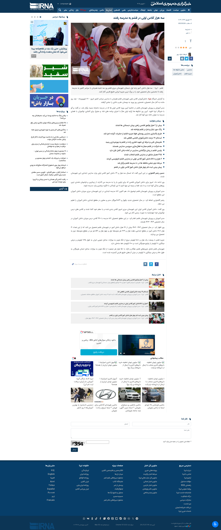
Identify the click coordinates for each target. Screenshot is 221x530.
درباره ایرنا (187, 470)
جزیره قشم (188, 73)
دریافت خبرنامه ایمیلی (183, 507)
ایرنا (170, 3)
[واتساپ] (84, 519)
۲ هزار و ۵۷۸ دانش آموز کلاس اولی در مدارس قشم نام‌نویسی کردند (134, 159)
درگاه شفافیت (186, 496)
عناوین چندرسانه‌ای (150, 492)
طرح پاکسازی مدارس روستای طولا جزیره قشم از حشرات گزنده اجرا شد (133, 134)
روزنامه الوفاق (84, 477)
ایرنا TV (83, 10)
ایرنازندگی (85, 470)
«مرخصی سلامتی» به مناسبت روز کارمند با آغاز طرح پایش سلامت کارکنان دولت (48, 138)
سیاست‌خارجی (133, 10)
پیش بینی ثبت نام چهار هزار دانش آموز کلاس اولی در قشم (138, 167)
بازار (77, 10)
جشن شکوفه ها (178, 70)
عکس (102, 10)
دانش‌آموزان (177, 73)
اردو (53, 496)
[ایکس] (133, 519)
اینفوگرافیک (118, 489)
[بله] (120, 519)
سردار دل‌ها (119, 474)
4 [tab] (32, 17)
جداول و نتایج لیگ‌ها (115, 492)
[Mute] (124, 353)
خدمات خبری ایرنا (185, 511)
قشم (187, 33)
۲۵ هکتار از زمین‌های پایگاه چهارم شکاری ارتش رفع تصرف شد (48, 124)
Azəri (52, 481)
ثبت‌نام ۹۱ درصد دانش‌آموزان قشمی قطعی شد (143, 138)
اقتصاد (168, 10)
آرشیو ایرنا (187, 477)
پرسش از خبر (118, 485)
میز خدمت (187, 503)
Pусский (51, 492)
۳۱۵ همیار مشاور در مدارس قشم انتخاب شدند (143, 155)
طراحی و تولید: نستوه (180, 526)
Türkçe (51, 485)
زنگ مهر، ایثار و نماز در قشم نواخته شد (146, 129)
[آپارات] (124, 519)
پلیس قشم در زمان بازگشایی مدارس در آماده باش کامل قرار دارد (136, 150)
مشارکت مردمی (185, 500)
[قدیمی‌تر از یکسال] (156, 283)
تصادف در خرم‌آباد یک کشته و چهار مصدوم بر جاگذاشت (50, 159)
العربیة (52, 477)
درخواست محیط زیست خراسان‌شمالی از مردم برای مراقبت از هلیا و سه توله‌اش (48, 145)
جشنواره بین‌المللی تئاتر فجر (113, 500)
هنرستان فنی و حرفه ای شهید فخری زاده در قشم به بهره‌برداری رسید (134, 142)
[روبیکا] (129, 519)
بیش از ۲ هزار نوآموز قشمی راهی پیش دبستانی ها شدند (138, 125)
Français (51, 500)
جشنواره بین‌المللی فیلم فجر (113, 477)
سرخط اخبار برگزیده (150, 474)
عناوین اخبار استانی (150, 481)
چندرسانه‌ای (93, 10)
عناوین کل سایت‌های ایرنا (148, 477)
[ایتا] (112, 519)
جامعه (149, 10)
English (51, 474)
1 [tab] (40, 17)
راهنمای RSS (186, 485)
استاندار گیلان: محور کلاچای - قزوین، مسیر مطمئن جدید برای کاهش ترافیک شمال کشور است (48, 173)
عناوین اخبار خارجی (150, 485)
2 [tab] (37, 17)
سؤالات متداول (186, 481)
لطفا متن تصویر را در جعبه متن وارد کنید (177, 441)
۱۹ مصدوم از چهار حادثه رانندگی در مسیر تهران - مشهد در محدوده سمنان (50, 152)
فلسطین (117, 10)
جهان (156, 10)
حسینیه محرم (118, 496)
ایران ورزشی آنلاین (82, 489)
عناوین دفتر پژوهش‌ (149, 489)
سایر (65, 10)
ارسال (74, 449)
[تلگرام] (137, 519)
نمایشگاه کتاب (118, 481)
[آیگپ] (116, 519)
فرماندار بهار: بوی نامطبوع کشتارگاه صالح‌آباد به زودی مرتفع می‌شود (48, 166)
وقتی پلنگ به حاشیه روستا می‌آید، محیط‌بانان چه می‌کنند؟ (49, 117)
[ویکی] (88, 519)
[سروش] (108, 519)
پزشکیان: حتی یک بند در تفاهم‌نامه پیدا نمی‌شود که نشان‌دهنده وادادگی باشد (49, 50)
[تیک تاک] (96, 519)
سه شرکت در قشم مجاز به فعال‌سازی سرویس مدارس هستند (137, 146)
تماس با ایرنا (186, 474)
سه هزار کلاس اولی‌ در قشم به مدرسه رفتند (138, 18)
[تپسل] (81, 332)
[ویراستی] (104, 519)
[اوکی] (92, 519)
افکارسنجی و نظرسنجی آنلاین (112, 470)
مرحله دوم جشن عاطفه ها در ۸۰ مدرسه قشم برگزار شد (140, 163)
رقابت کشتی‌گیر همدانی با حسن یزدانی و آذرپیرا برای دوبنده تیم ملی (49, 180)
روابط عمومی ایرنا (185, 489)
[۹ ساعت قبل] (49, 33)
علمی (124, 10)
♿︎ (215, 524)
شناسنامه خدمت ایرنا (183, 492)
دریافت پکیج (98, 352)
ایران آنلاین (85, 481)
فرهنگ (142, 10)
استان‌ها (109, 10)
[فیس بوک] (100, 519)
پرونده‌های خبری (151, 470)
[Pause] (120, 353)
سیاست (176, 10)
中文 (53, 470)
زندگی (71, 10)
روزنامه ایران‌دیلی (82, 485)
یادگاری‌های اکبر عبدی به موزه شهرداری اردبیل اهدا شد (48, 131)
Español (51, 489)
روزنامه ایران (84, 474)
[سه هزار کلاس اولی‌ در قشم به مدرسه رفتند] (117, 54)
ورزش (162, 10)
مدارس (189, 70)
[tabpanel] (49, 39)
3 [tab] (35, 17)
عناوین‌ (183, 10)
